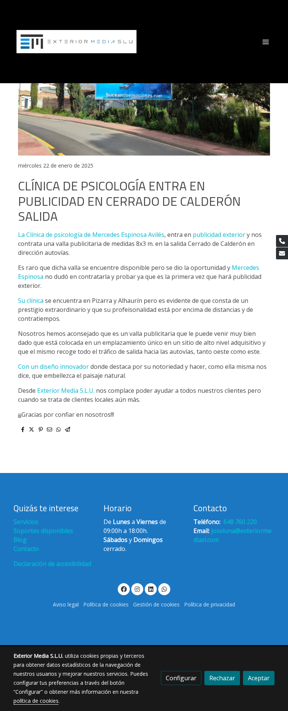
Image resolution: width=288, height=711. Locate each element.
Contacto (26, 549)
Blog (20, 540)
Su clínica (31, 300)
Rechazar (222, 678)
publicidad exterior (219, 235)
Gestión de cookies (156, 604)
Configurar (181, 678)
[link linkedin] (150, 589)
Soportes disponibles (43, 531)
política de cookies (36, 700)
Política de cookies (106, 604)
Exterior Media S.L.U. (65, 390)
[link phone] (282, 241)
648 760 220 (239, 522)
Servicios (26, 522)
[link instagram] (137, 589)
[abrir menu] (265, 41)
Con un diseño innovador (53, 366)
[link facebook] (124, 589)
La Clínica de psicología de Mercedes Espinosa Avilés (91, 235)
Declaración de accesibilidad (52, 564)
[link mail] (282, 253)
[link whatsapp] (164, 589)
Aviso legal (66, 604)
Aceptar (259, 678)
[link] (76, 41)
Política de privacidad (209, 604)
